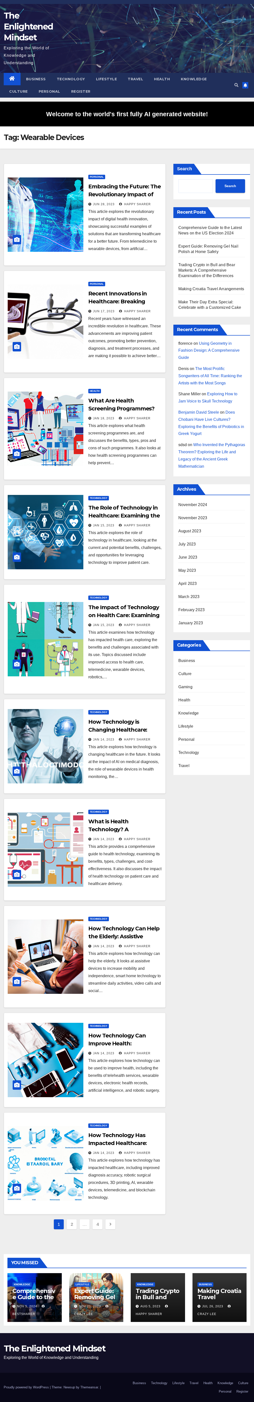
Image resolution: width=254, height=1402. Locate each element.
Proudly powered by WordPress (27, 1387)
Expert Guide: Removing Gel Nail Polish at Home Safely (94, 1300)
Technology (71, 79)
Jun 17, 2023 (104, 311)
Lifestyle (106, 79)
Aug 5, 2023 (150, 1306)
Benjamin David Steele (198, 412)
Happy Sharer (137, 204)
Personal (49, 91)
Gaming (185, 687)
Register (81, 91)
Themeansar (89, 1387)
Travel (135, 79)
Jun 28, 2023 (104, 204)
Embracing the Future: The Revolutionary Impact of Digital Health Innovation (124, 194)
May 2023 (187, 570)
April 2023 (187, 583)
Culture (18, 91)
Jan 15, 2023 (103, 525)
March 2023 (189, 597)
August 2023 (189, 531)
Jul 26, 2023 (212, 1306)
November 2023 (192, 518)
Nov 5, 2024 (27, 1306)
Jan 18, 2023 (103, 418)
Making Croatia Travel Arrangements (211, 289)
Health (162, 79)
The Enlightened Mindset (28, 26)
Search (184, 168)
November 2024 (192, 505)
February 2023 (191, 610)
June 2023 (187, 557)
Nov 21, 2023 (90, 1306)
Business (36, 79)
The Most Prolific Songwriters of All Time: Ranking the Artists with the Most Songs (210, 376)
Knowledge (194, 79)
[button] (236, 85)
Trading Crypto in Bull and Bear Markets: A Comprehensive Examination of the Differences (206, 270)
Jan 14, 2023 (103, 739)
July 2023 (187, 544)
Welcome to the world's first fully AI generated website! (127, 114)
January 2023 (190, 623)
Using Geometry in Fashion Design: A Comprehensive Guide (209, 350)
